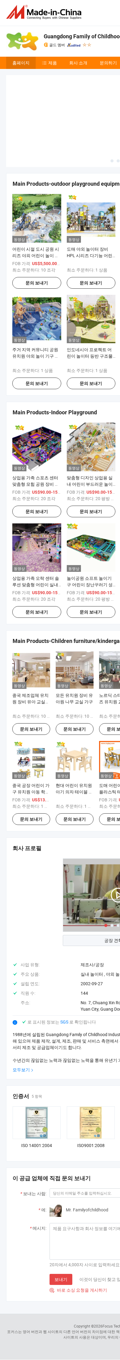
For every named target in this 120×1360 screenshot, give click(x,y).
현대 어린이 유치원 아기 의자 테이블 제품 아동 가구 (74, 791)
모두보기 (21, 1070)
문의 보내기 (37, 282)
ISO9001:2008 (91, 1145)
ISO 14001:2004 (36, 1145)
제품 (52, 63)
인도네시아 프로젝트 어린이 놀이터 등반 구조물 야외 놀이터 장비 (90, 356)
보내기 (60, 1279)
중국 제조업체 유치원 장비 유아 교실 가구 (30, 701)
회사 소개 (78, 63)
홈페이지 (21, 63)
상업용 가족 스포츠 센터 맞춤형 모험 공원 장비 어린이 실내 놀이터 (35, 484)
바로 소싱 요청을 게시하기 (78, 1290)
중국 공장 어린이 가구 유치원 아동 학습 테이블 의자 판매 (31, 791)
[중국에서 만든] (45, 12)
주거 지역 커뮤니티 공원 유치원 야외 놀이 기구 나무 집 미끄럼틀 (35, 356)
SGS (64, 1022)
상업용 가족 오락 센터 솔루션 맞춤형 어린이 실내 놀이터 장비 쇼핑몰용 (35, 584)
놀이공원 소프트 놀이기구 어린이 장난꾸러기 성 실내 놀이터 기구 (90, 584)
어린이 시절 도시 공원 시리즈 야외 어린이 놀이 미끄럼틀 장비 (35, 255)
